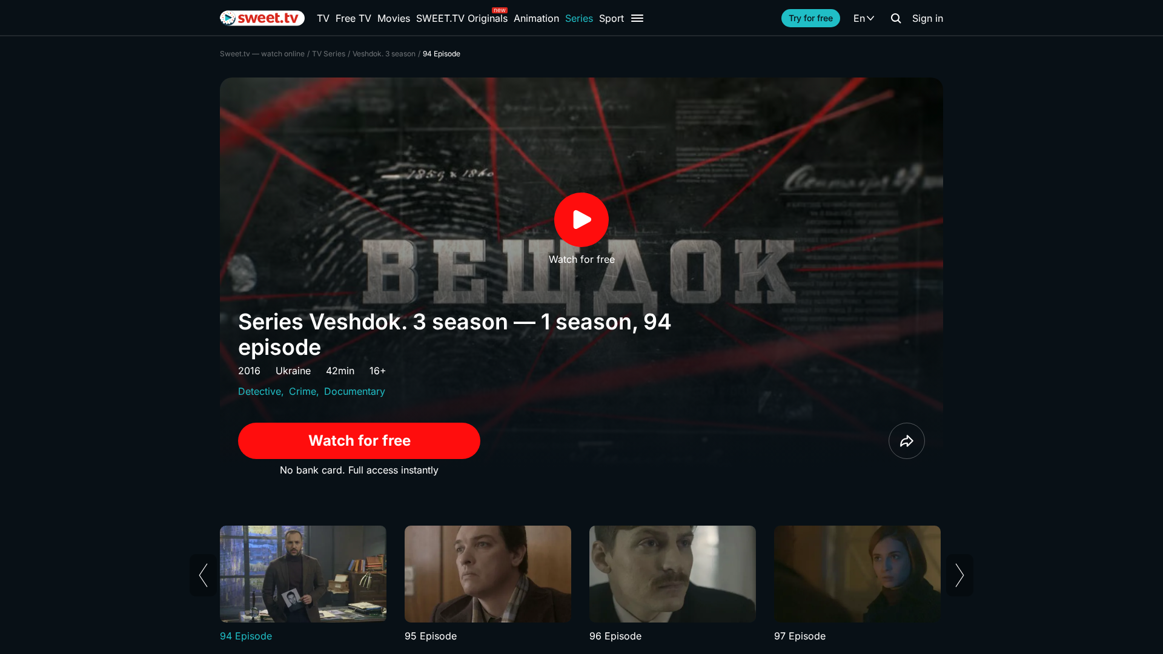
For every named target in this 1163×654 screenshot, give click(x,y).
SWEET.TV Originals (462, 18)
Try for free (811, 18)
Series (579, 18)
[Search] (896, 18)
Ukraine (293, 371)
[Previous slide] (203, 575)
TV (323, 18)
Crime (302, 391)
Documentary (354, 391)
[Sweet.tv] (262, 18)
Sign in (927, 18)
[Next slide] (959, 575)
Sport (611, 18)
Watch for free (359, 440)
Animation (536, 18)
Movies (393, 18)
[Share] (907, 441)
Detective (259, 391)
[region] (581, 584)
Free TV (353, 18)
